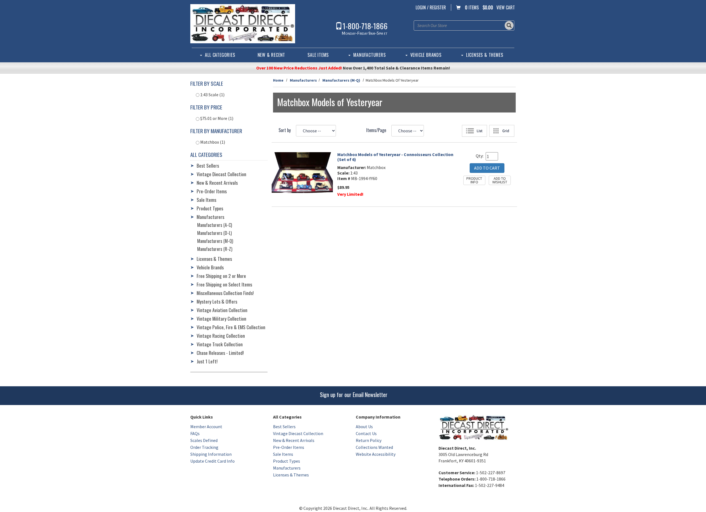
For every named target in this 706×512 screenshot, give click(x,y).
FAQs (195, 433)
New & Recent (271, 55)
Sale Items (318, 55)
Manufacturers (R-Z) (214, 249)
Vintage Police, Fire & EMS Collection (231, 327)
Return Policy (368, 440)
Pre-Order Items (212, 191)
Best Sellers (208, 165)
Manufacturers (369, 55)
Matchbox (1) (212, 142)
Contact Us (366, 433)
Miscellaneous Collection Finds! (225, 292)
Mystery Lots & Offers (217, 301)
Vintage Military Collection (221, 318)
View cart (505, 7)
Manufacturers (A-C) (214, 225)
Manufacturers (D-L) (214, 233)
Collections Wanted (374, 447)
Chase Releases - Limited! (220, 352)
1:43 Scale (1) (211, 94)
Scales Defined (204, 440)
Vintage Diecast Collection (221, 174)
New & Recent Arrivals (217, 182)
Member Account (206, 426)
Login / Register (431, 7)
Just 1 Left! (207, 361)
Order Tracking (204, 447)
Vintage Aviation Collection (222, 309)
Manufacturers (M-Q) (341, 80)
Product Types (210, 208)
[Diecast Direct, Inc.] (242, 23)
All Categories (220, 55)
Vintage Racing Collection (221, 335)
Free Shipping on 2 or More (221, 275)
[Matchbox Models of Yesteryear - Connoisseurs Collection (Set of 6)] (302, 172)
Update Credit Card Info (212, 461)
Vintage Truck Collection (220, 344)
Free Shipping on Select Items (224, 284)
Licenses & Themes (484, 55)
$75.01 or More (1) (216, 118)
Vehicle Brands (426, 55)
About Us (364, 426)
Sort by (285, 130)
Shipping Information (211, 454)
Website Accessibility (375, 454)
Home (278, 80)
